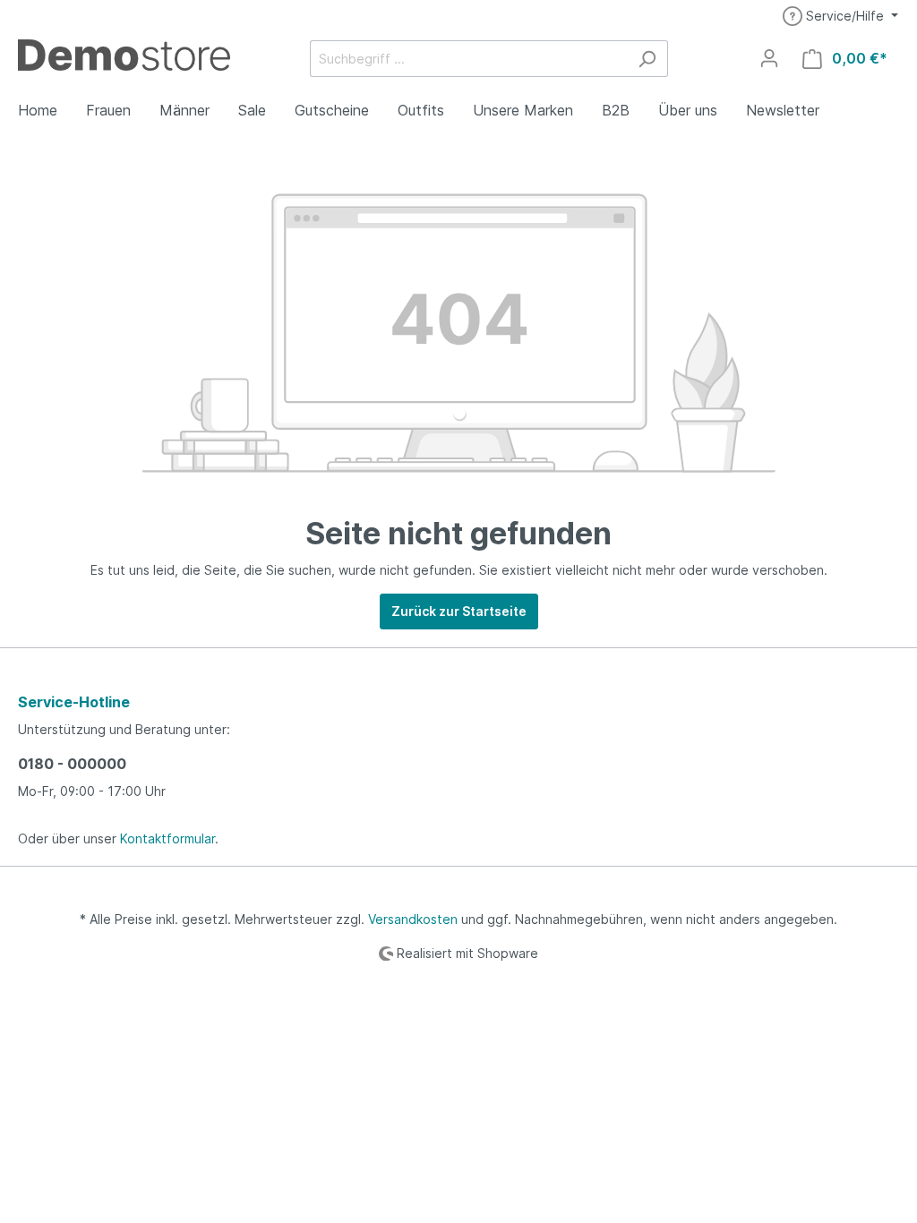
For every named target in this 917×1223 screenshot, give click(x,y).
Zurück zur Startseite (459, 611)
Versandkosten (413, 919)
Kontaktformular (167, 838)
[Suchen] (647, 58)
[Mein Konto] (769, 58)
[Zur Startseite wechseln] (124, 53)
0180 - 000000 (72, 764)
